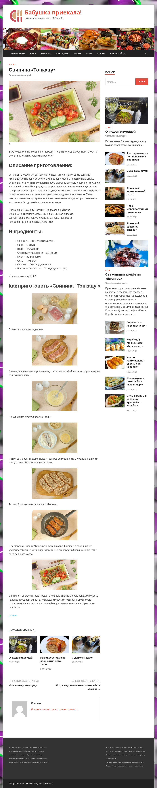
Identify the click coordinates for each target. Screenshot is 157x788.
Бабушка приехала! (53, 12)
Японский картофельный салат (136, 191)
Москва (46, 53)
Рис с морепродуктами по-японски (137, 209)
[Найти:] (126, 81)
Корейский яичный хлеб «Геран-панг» (135, 342)
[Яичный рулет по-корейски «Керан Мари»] (114, 388)
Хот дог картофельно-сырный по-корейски (135, 362)
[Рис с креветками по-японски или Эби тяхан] (54, 654)
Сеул (89, 53)
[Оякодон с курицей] (23, 654)
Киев (33, 53)
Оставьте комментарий (20, 75)
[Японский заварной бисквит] (114, 234)
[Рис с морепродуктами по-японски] (114, 216)
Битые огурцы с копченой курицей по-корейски (136, 400)
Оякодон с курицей (21, 657)
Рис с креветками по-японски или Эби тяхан (53, 661)
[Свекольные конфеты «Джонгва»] (126, 267)
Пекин (77, 53)
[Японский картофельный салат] (114, 198)
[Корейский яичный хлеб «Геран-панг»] (114, 350)
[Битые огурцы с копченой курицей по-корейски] (114, 406)
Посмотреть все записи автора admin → (54, 709)
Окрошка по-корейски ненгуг (137, 324)
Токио (101, 53)
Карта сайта (117, 53)
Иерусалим (18, 53)
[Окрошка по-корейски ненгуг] (114, 333)
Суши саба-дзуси (82, 657)
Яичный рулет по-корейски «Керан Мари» (135, 381)
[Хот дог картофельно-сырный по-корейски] (114, 368)
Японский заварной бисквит (133, 226)
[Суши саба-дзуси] (86, 654)
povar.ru (13, 615)
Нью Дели (62, 53)
